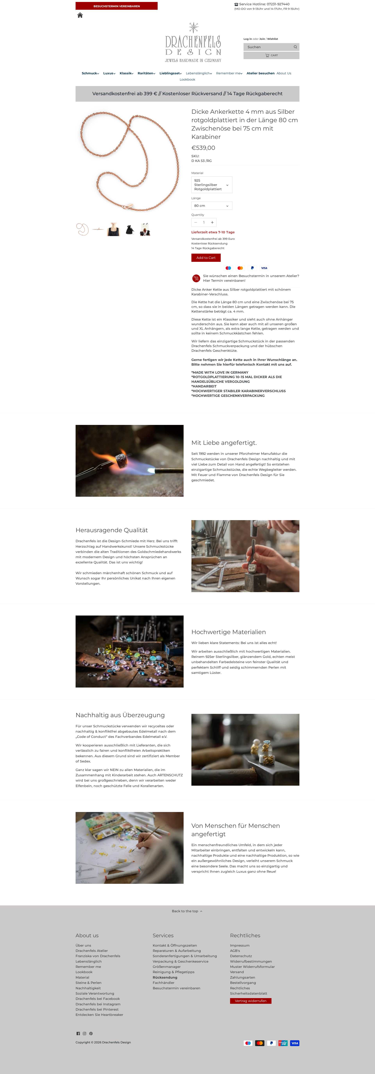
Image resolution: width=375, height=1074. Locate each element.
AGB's (235, 951)
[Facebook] (78, 1033)
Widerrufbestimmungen (251, 961)
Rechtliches (240, 988)
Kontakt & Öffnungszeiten (175, 945)
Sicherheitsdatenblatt (248, 993)
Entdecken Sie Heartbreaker (99, 1015)
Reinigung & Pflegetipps (174, 972)
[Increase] (212, 222)
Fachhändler (163, 983)
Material (197, 173)
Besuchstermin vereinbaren (117, 6)
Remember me (88, 967)
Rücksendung (165, 977)
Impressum (240, 945)
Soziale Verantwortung (95, 993)
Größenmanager (167, 967)
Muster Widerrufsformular (252, 967)
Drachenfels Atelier (92, 951)
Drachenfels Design (116, 1042)
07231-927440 (277, 4)
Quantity (197, 215)
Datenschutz (241, 956)
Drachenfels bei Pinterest (97, 1009)
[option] (82, 229)
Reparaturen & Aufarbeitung (177, 951)
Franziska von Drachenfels (98, 956)
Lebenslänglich (89, 961)
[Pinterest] (91, 1033)
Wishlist (272, 38)
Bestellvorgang (243, 983)
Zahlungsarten (242, 977)
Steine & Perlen (89, 983)
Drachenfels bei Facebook (98, 999)
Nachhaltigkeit (88, 988)
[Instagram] (84, 1033)
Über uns (83, 945)
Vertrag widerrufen (250, 1001)
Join (262, 38)
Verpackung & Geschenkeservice (180, 961)
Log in (248, 38)
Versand (237, 972)
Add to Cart (206, 258)
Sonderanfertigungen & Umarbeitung (185, 956)
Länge (196, 198)
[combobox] (275, 47)
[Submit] (295, 47)
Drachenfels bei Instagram (98, 1004)
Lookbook (84, 972)
